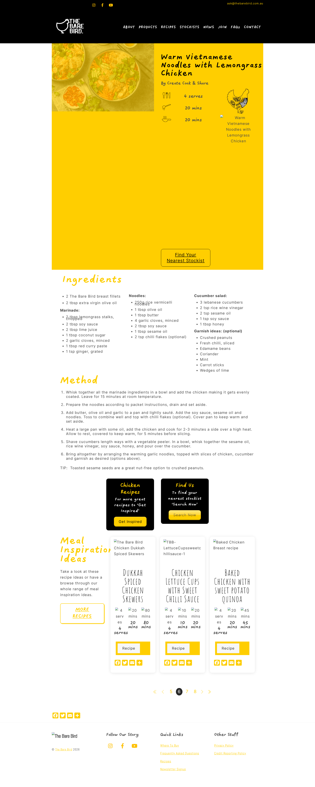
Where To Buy (169, 745)
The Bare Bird (63, 749)
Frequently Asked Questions (179, 753)
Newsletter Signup (173, 769)
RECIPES (168, 27)
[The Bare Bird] (70, 35)
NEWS (208, 27)
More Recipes (82, 613)
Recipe (128, 648)
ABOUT (129, 27)
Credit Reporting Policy (230, 753)
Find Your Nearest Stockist (186, 257)
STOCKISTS (189, 27)
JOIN (222, 27)
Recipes (165, 761)
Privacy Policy (224, 745)
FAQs (235, 27)
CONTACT (252, 27)
